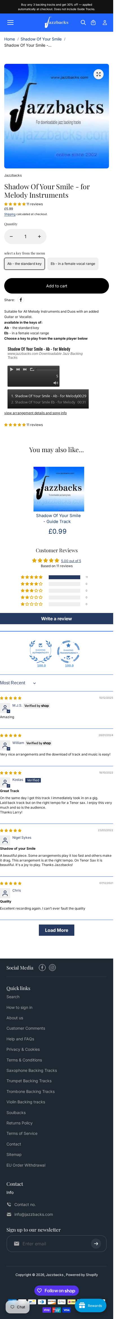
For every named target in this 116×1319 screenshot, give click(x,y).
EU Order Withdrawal (25, 1165)
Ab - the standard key (24, 263)
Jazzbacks (55, 1275)
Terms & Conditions (24, 1060)
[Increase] (39, 236)
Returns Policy (19, 1122)
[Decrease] (11, 236)
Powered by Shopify (82, 1275)
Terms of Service (21, 1133)
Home (9, 39)
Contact (13, 1144)
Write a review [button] (56, 618)
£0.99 (57, 531)
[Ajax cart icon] (93, 22)
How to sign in (19, 1007)
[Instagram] (52, 967)
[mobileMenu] (10, 22)
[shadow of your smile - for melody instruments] (98, 74)
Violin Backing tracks (25, 1101)
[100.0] (40, 652)
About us (14, 1017)
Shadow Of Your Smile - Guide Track (58, 518)
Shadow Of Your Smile (41, 39)
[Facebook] (20, 299)
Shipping (9, 214)
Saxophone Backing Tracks (31, 1070)
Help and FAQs (20, 1038)
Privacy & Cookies (23, 1049)
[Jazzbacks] (57, 22)
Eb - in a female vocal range (73, 263)
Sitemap (14, 1154)
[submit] (96, 1243)
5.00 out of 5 (71, 561)
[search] (83, 22)
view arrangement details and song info (35, 413)
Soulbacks (16, 1112)
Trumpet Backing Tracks (29, 1080)
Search (12, 996)
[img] (10, 698)
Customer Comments (25, 1028)
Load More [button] (56, 930)
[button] (15, 204)
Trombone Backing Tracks (30, 1091)
